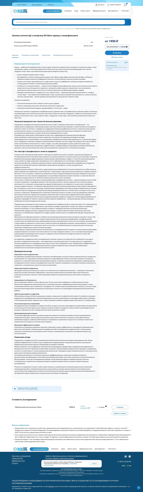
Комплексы (68, 11)
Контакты (51, 5)
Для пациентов (112, 11)
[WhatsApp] (129, 456)
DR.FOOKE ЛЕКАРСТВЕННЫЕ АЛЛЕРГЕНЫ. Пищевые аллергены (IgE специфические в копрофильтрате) (48, 28)
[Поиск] (128, 22)
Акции (76, 11)
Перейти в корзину (118, 57)
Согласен (94, 463)
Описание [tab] (15, 55)
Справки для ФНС (17, 458)
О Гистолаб (124, 11)
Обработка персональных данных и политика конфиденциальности (66, 456)
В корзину (117, 53)
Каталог (19, 28)
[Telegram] (125, 456)
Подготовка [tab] (46, 55)
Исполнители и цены (116, 67)
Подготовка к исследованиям (21, 456)
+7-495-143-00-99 (21, 5)
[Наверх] (139, 488)
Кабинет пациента (115, 5)
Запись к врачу (85, 11)
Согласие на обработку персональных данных (59, 458)
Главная (14, 28)
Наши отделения (37, 5)
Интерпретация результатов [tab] (63, 55)
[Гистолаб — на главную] (20, 11)
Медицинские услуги (99, 11)
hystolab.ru (51, 486)
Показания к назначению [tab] (30, 55)
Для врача (101, 5)
